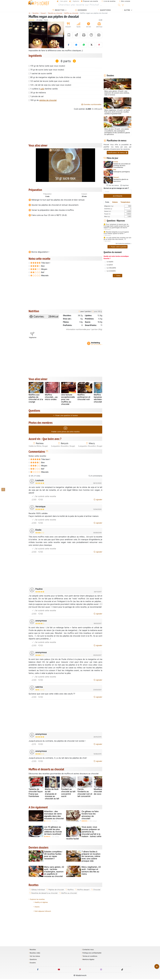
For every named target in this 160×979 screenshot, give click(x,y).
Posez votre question (118, 247)
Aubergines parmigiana (121, 172)
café (42, 89)
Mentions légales (88, 959)
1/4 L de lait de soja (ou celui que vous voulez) (50, 85)
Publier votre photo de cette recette (65, 432)
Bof (42, 272)
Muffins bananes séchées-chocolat (98, 398)
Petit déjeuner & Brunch (43, 911)
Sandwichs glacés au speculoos (120, 180)
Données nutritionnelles (92, 104)
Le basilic (110, 262)
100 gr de (43, 100)
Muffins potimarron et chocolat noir (84, 397)
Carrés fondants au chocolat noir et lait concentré (85, 792)
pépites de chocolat (48, 100)
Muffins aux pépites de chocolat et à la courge (36, 398)
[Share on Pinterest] (99, 44)
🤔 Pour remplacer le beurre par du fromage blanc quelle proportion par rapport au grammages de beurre (116, 226)
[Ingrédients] (3, 489)
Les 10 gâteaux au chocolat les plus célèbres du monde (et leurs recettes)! (53, 830)
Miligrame (108, 206)
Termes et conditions (89, 956)
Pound (107, 214)
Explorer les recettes (37, 899)
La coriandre (111, 271)
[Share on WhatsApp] (84, 44)
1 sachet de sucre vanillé (41, 73)
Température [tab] (125, 202)
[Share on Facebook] (68, 44)
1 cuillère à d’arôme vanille (44, 89)
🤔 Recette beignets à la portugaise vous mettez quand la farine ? (116, 232)
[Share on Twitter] (91, 44)
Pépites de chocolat (56, 890)
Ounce (107, 211)
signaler (99, 500)
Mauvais (45, 275)
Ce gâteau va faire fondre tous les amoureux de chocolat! (90, 815)
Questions (105, 10)
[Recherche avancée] (122, 5)
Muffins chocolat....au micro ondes (51, 397)
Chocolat (96, 890)
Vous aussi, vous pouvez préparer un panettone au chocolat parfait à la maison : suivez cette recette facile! (83, 833)
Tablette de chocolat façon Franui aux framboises (36, 792)
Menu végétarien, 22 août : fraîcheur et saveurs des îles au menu (91, 870)
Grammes (108, 208)
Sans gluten (63, 1)
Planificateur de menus (116, 153)
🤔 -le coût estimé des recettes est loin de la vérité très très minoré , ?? (117, 238)
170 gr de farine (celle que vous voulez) (47, 66)
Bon (43, 266)
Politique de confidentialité (91, 953)
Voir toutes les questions (123, 243)
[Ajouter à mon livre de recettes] (68, 35)
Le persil (110, 265)
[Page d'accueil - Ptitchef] (29, 13)
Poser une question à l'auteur (66, 415)
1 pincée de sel (37, 96)
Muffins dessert (83, 890)
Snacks (37, 907)
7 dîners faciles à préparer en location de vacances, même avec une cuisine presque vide (91, 856)
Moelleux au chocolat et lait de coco (101, 791)
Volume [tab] (115, 202)
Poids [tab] (107, 202)
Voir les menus (113, 185)
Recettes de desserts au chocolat (44, 893)
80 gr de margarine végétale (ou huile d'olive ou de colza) (55, 77)
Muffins (71, 890)
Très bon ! (45, 263)
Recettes (59, 10)
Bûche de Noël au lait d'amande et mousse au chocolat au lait (52, 794)
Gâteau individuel (38, 890)
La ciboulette (111, 268)
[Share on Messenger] (76, 44)
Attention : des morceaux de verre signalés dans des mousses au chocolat (54, 815)
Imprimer (125, 185)
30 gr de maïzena (38, 92)
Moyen (44, 269)
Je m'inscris (117, 196)
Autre (127, 10)
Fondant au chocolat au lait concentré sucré (68, 792)
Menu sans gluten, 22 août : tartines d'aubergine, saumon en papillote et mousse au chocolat (54, 871)
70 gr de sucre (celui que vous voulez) (47, 70)
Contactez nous (88, 949)
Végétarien (76, 1)
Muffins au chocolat (69, 893)
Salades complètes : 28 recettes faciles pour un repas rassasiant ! (53, 855)
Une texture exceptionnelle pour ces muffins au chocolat (68, 399)
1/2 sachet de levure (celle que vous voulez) (49, 81)
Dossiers (82, 10)
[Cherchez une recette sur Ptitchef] (119, 5)
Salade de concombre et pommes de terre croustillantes (121, 165)
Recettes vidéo (35, 953)
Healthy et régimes (41, 902)
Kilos (107, 216)
